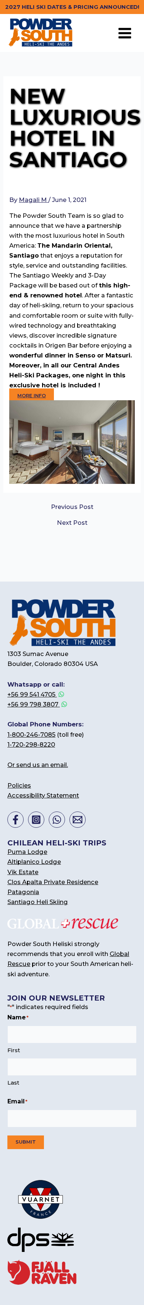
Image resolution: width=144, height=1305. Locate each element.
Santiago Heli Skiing (37, 902)
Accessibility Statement (43, 795)
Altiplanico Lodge (34, 861)
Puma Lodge (27, 851)
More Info (31, 395)
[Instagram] (36, 820)
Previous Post (72, 507)
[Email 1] (77, 820)
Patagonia (23, 892)
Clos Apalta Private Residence (52, 882)
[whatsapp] (57, 820)
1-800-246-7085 (31, 734)
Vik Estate (22, 872)
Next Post (72, 523)
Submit (26, 1142)
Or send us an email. (37, 764)
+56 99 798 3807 (33, 704)
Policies (19, 785)
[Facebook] (15, 820)
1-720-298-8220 (31, 744)
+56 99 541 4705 (32, 694)
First (13, 1050)
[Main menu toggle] (125, 33)
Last (13, 1082)
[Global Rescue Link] (62, 923)
